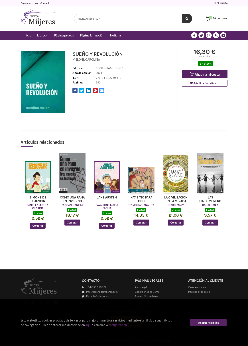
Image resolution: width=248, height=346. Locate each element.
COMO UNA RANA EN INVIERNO (72, 199)
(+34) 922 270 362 (96, 287)
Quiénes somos (29, 3)
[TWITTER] (201, 35)
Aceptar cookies (208, 322)
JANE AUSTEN (107, 197)
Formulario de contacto (99, 296)
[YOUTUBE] (223, 35)
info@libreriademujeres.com (102, 291)
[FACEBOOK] (194, 35)
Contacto (45, 3)
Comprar (37, 225)
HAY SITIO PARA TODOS (141, 199)
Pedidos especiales (199, 291)
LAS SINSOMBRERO (210, 199)
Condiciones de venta (147, 291)
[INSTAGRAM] (209, 35)
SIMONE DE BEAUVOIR (38, 199)
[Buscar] (187, 18)
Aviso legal (141, 287)
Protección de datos (146, 296)
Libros (41, 35)
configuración (117, 325)
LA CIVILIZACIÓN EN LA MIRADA (176, 199)
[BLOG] (216, 35)
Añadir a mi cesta (207, 74)
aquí (88, 325)
